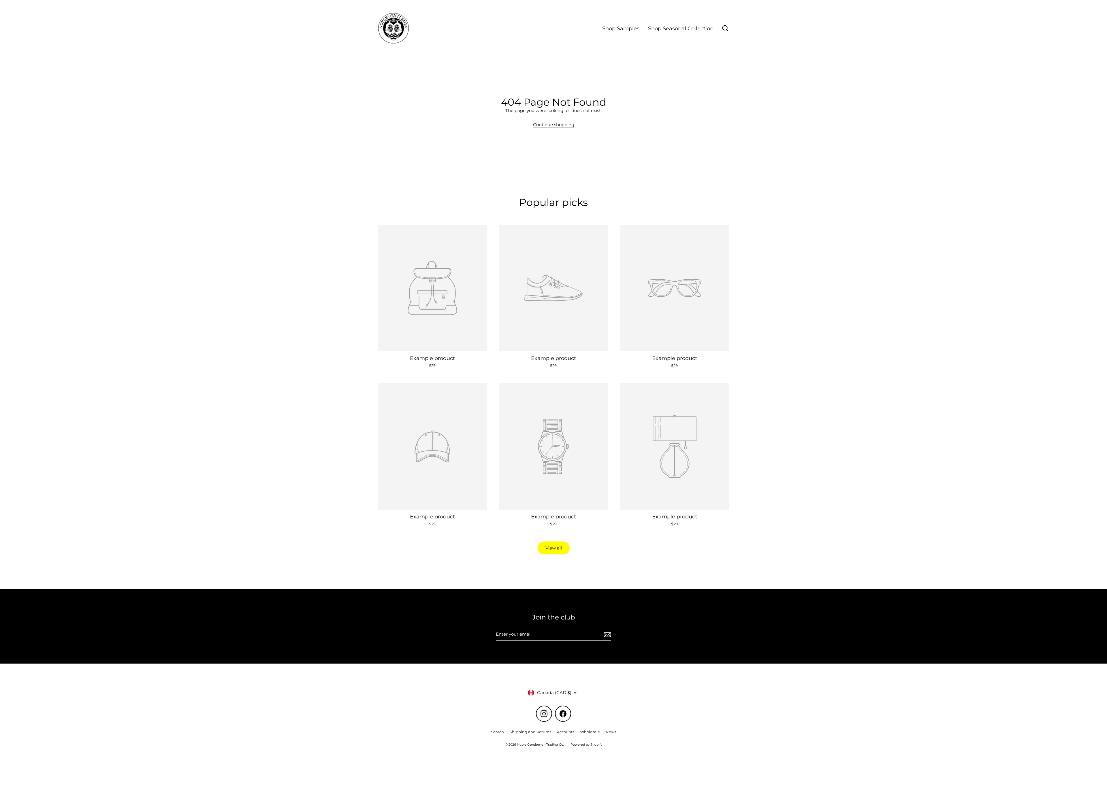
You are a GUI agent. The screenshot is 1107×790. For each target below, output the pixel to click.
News (611, 732)
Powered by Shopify (586, 744)
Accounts (565, 732)
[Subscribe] (606, 634)
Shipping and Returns (530, 732)
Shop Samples (620, 28)
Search (497, 732)
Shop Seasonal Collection (680, 28)
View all (553, 548)
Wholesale (590, 732)
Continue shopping (553, 124)
